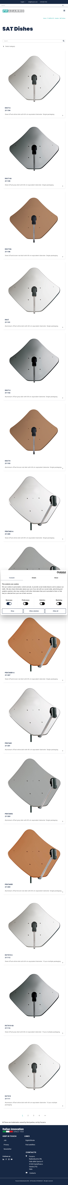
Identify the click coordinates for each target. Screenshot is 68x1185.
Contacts (32, 1173)
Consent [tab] (11, 578)
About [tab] (56, 578)
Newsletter (7, 1149)
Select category (10, 46)
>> (45, 1115)
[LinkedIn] (3, 1159)
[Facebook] (6, 1159)
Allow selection (34, 611)
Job (5, 1140)
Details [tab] (34, 578)
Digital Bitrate (30, 1140)
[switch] (25, 603)
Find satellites (30, 1145)
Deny (12, 611)
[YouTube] (11, 1159)
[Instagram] (9, 1159)
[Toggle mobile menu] (64, 11)
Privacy (6, 1145)
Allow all (55, 611)
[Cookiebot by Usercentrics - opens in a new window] (58, 572)
